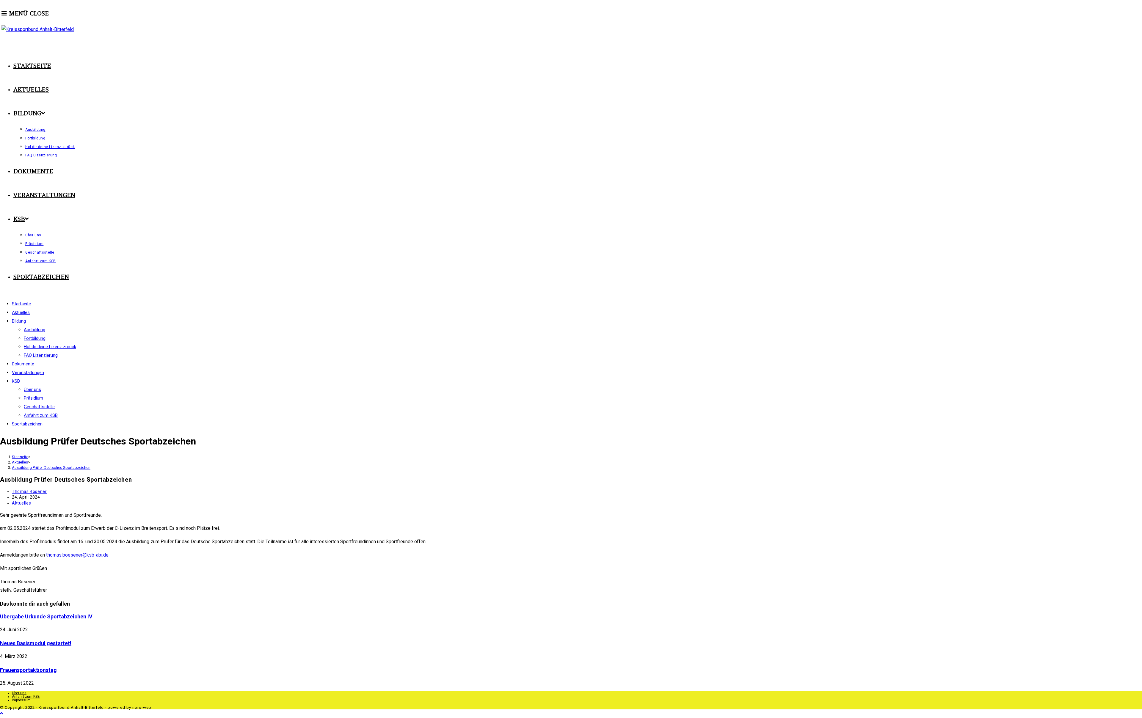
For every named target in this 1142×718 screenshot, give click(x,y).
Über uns (32, 389)
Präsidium (33, 398)
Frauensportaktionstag (28, 670)
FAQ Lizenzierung (41, 355)
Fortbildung (35, 338)
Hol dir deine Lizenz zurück (50, 346)
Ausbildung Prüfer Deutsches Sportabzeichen (51, 467)
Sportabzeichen (27, 424)
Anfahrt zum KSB (41, 415)
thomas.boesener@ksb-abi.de (77, 555)
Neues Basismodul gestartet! (35, 643)
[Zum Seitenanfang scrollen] (1, 713)
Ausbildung (34, 329)
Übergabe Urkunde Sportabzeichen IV (46, 616)
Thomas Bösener (29, 491)
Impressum (21, 700)
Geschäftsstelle (39, 406)
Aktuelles (21, 503)
